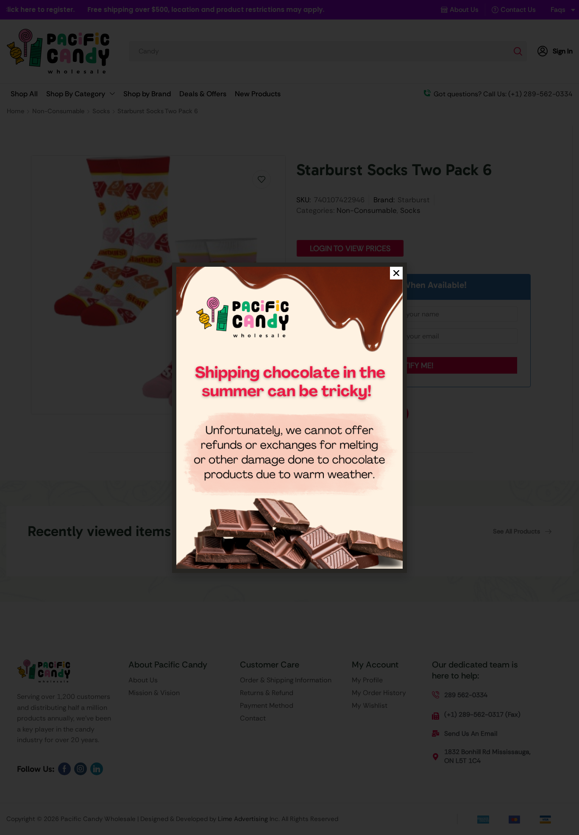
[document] (289, 417)
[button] (396, 273)
